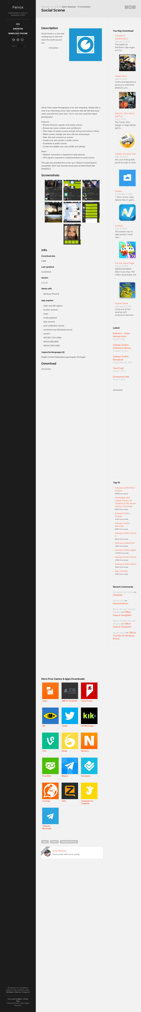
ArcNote (119, 226)
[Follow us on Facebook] (13, 39)
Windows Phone (69, 842)
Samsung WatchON (124, 543)
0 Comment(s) (84, 7)
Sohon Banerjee (69, 7)
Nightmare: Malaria (126, 7)
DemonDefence (120, 603)
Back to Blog (130, 7)
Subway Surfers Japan (125, 550)
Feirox (17, 7)
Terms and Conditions (14, 999)
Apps (45, 842)
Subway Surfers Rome (125, 557)
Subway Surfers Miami (125, 564)
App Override (121, 571)
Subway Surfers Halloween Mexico (122, 346)
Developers (10, 992)
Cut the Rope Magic (125, 263)
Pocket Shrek (121, 303)
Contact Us (26, 992)
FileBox (118, 191)
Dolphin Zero (133, 7)
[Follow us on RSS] (18, 39)
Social (54, 842)
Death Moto (121, 76)
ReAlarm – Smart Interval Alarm (121, 335)
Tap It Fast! (118, 368)
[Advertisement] (72, 84)
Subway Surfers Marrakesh (120, 358)
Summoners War (121, 377)
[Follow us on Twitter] (22, 39)
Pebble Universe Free (125, 154)
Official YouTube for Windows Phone (124, 635)
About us (18, 992)
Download (48, 363)
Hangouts (117, 595)
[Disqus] (72, 900)
